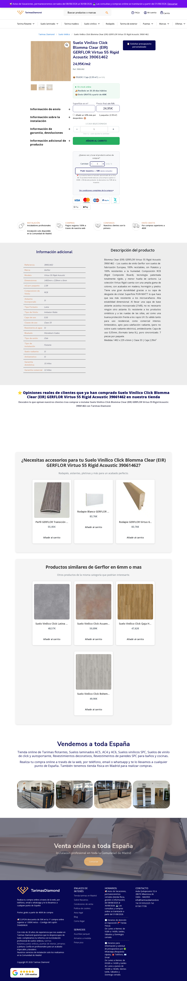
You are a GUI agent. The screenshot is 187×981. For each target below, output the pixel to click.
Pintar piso (78, 942)
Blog (76, 917)
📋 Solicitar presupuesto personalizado (139, 45)
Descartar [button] (172, 3)
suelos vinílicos (31, 943)
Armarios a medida (82, 938)
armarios (61, 943)
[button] (24, 973)
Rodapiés (110, 23)
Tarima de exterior (128, 23)
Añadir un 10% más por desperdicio (84, 116)
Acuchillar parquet (82, 934)
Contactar (93, 861)
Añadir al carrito (96, 140)
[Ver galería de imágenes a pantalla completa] (66, 45)
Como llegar (79, 921)
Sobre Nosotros (81, 900)
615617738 (141, 906)
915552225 (144, 903)
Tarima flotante (24, 23)
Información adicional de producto (48, 142)
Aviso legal (78, 912)
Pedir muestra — (96, 171)
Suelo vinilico (90, 23)
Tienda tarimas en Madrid (85, 895)
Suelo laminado (48, 23)
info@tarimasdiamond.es (147, 900)
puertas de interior (48, 943)
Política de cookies (82, 908)
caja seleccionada (96, 124)
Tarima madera (71, 23)
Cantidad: (84, 164)
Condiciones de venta (83, 904)
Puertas (146, 23)
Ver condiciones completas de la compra (96, 190)
